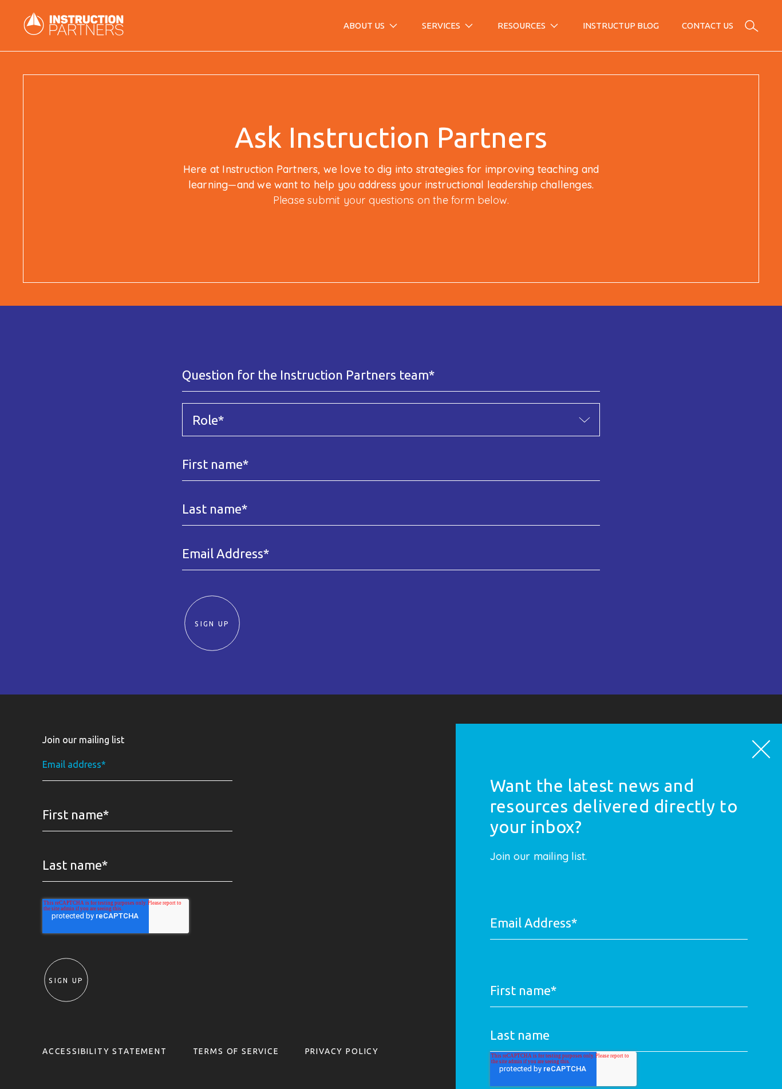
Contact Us (707, 25)
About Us (364, 25)
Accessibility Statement (104, 1051)
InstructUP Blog (621, 25)
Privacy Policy (342, 1051)
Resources (521, 25)
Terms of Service (236, 1051)
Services (441, 25)
